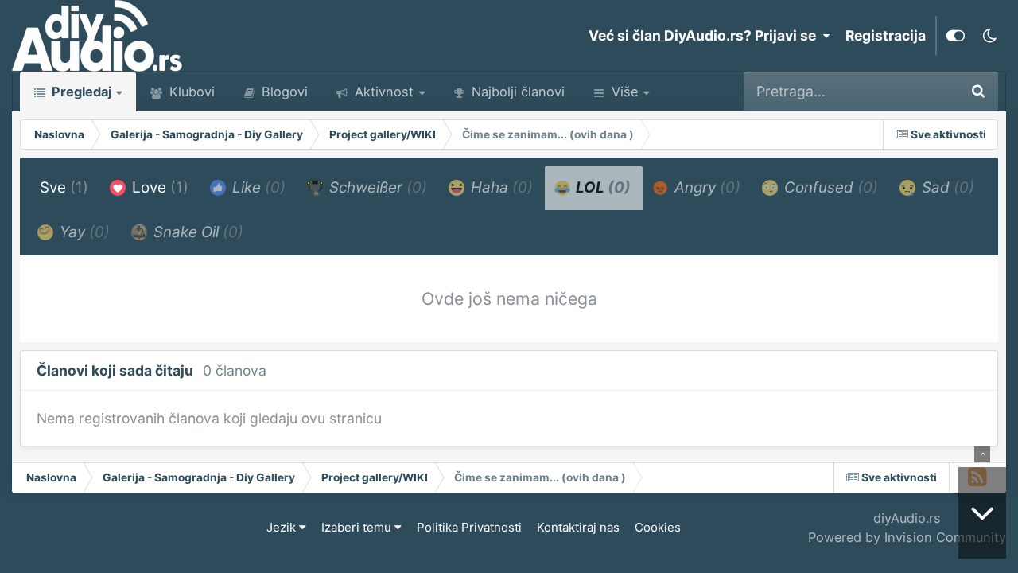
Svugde (911, 91)
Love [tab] (158, 187)
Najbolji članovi (516, 91)
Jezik (282, 527)
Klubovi (190, 91)
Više (625, 91)
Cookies (658, 527)
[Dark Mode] (989, 36)
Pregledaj (80, 91)
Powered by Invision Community (907, 537)
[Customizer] (955, 36)
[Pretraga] (978, 91)
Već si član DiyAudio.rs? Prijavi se (705, 35)
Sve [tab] (64, 187)
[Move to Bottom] (982, 513)
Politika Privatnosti (469, 527)
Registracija (885, 35)
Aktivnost (382, 91)
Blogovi (283, 91)
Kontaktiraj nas (578, 527)
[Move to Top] (982, 454)
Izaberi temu (357, 527)
